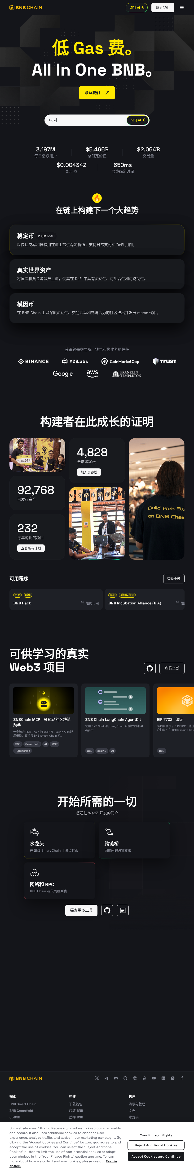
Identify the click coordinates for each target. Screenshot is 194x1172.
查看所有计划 (31, 548)
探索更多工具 (81, 910)
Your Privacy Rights (156, 1135)
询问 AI (134, 7)
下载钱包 (75, 1104)
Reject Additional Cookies (156, 1145)
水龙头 (134, 1117)
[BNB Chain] (25, 7)
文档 (132, 1111)
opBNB (14, 1117)
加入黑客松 (89, 472)
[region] (97, 1147)
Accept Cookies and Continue (156, 1156)
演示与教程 (137, 1104)
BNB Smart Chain (22, 1104)
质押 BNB (76, 1117)
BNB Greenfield (21, 1111)
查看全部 (174, 579)
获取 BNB (76, 1111)
